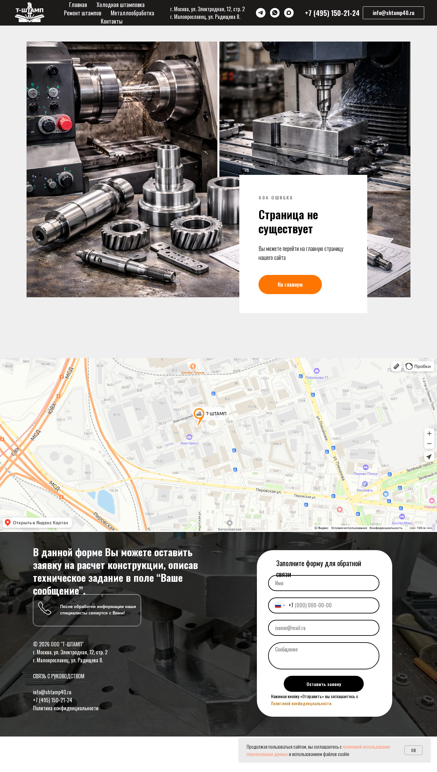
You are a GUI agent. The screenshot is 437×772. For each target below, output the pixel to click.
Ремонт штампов (82, 13)
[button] (393, 12)
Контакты (112, 21)
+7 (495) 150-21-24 (52, 700)
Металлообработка (132, 13)
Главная (78, 4)
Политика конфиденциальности (66, 708)
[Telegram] (261, 13)
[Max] (289, 13)
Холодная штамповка (121, 4)
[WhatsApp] (275, 13)
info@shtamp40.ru (52, 692)
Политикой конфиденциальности (301, 703)
